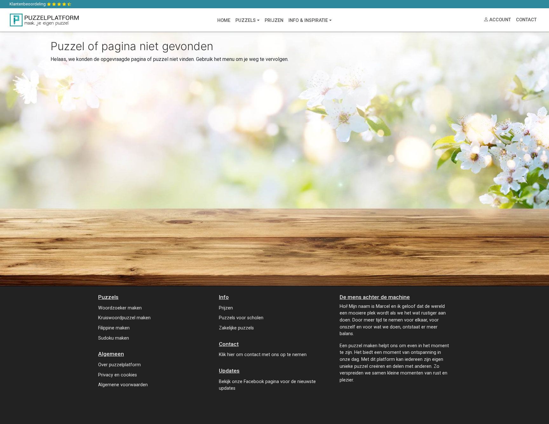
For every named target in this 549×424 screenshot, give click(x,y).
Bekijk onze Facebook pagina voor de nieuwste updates (267, 385)
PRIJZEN (274, 20)
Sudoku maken (113, 338)
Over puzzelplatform (119, 365)
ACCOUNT (500, 20)
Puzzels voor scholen (241, 318)
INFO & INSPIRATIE (308, 20)
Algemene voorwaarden (123, 385)
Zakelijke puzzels (236, 328)
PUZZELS (245, 20)
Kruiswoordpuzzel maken (124, 318)
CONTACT (526, 20)
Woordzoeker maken (120, 308)
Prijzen (226, 308)
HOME (223, 20)
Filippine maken (114, 328)
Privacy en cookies (117, 375)
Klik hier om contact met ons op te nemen (263, 354)
